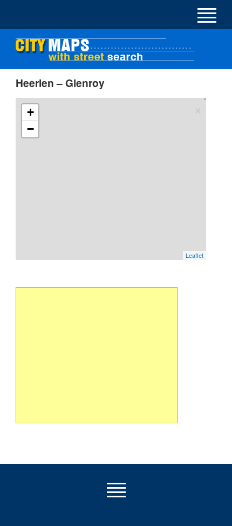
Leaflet (194, 255)
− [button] (30, 129)
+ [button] (30, 112)
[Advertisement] (96, 355)
